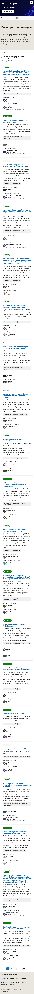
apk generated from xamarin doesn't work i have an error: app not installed (17, 395)
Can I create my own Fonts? (13, 714)
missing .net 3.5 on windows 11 (14, 749)
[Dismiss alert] (31, 2)
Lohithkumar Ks (11, 328)
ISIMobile (9, 605)
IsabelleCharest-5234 (12, 510)
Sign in (31, 18)
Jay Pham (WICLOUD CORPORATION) (12, 818)
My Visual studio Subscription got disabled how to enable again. (15, 306)
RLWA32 (8, 563)
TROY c (8, 730)
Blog (23, 982)
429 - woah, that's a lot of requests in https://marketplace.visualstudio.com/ (17, 211)
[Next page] (27, 968)
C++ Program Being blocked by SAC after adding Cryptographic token (15, 165)
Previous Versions (15, 982)
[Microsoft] (17, 18)
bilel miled (9, 420)
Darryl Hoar (9, 695)
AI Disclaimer (5, 982)
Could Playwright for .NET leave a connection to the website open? (15, 832)
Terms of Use (22, 987)
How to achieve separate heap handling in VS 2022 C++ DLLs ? (14, 530)
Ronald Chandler (11, 811)
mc (7, 144)
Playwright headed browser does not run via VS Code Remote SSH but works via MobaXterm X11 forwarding (17, 72)
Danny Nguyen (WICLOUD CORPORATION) (13, 106)
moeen (8, 701)
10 (24, 969)
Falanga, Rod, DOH (11, 952)
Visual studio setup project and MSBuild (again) (14, 625)
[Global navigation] (1, 17)
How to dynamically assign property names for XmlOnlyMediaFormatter (16, 668)
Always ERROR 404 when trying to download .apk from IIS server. (15, 347)
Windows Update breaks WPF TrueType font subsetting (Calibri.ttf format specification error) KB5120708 (17, 577)
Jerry (7, 286)
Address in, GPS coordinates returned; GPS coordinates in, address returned (17, 785)
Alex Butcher (10, 470)
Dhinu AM (9, 612)
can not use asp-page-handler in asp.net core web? (15, 121)
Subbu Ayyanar (10, 100)
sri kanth (8, 238)
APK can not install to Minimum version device (14, 440)
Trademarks (17, 989)
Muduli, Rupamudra (12, 556)
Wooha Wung (10, 464)
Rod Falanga (9, 856)
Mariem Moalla (10, 293)
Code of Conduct (5, 989)
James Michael (10, 426)
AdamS (8, 649)
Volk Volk (9, 375)
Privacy (11, 984)
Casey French (10, 189)
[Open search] (26, 17)
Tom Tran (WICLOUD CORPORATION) (12, 151)
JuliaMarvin (9, 381)
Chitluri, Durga (10, 906)
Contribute (4, 984)
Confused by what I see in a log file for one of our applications (16, 928)
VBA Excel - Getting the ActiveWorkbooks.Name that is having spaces (14, 484)
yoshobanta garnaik (12, 763)
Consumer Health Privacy (8, 987)
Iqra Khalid (9, 736)
